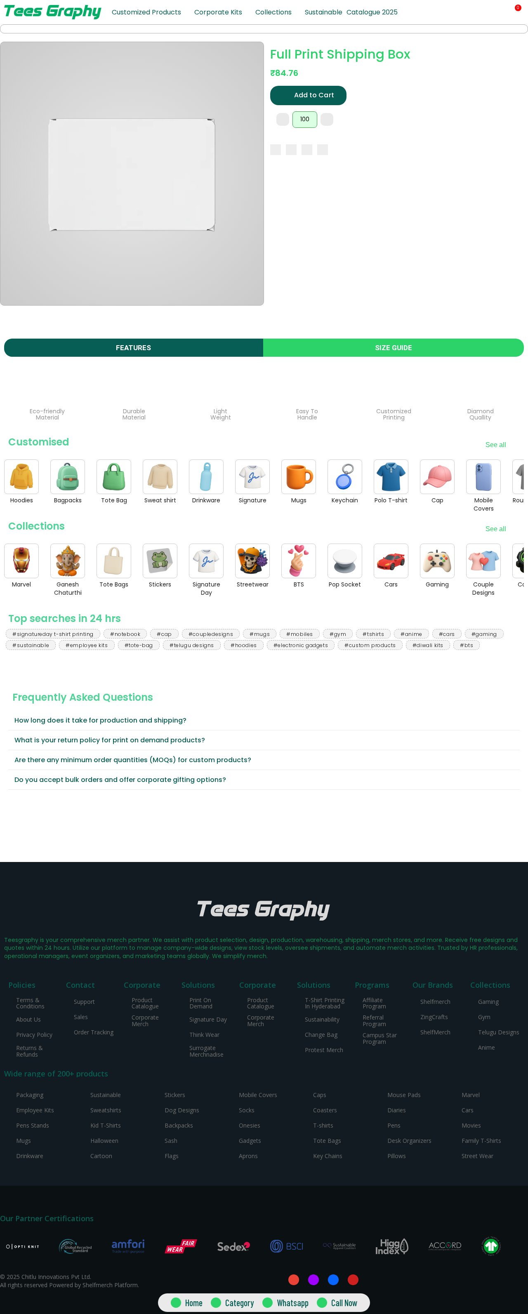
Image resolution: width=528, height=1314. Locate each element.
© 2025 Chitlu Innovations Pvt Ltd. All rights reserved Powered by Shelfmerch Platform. (69, 1281)
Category (239, 1302)
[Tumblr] (322, 149)
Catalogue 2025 (372, 12)
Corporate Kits (218, 12)
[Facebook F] (333, 1279)
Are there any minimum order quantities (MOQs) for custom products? (132, 760)
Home (194, 1302)
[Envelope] (293, 1279)
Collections (273, 12)
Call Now (344, 1302)
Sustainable (323, 12)
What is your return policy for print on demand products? (109, 740)
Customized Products (146, 12)
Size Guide (393, 348)
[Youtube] (353, 1279)
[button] (488, 12)
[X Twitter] (291, 149)
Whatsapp (293, 1302)
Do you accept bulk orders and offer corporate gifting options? (120, 779)
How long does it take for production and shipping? (100, 720)
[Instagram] (313, 1279)
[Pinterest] (307, 149)
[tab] (264, 720)
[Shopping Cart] (515, 12)
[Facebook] (275, 149)
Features (133, 348)
